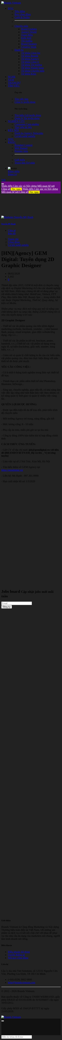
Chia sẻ (12, 230)
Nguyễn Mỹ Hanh (8, 224)
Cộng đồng (14, 242)
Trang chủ (13, 239)
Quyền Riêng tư (16, 954)
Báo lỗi (12, 233)
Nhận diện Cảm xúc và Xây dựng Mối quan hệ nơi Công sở (29, 190)
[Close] (2, 183)
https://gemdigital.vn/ (12, 470)
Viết (3, 180)
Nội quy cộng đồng (18, 957)
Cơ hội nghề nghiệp (18, 245)
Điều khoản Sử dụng (19, 951)
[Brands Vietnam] (11, 2)
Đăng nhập (14, 171)
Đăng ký (12, 174)
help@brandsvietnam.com (21, 982)
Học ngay (16, 189)
